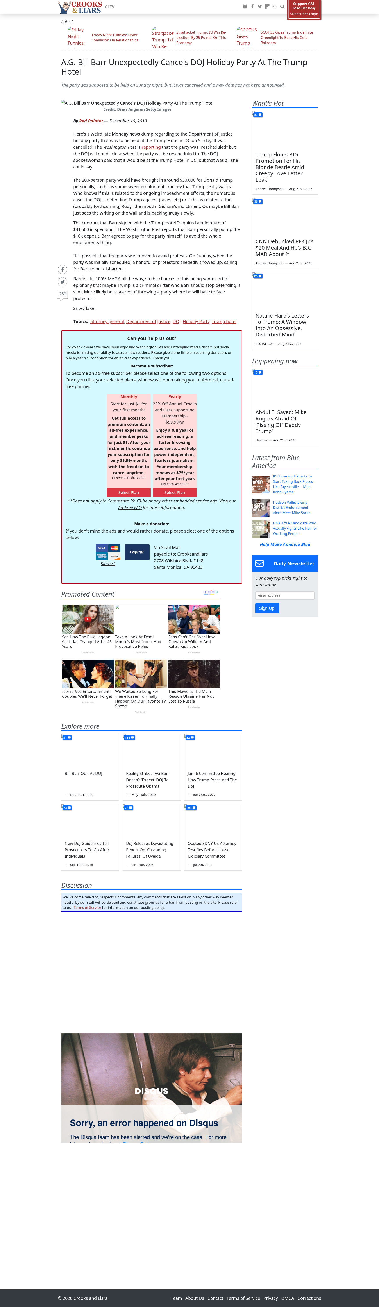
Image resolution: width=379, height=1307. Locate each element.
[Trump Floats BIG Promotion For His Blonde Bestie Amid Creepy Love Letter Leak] (285, 129)
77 (126, 808)
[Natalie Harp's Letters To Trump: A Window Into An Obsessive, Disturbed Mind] (285, 290)
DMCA (287, 1298)
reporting (151, 147)
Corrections (309, 1298)
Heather (262, 440)
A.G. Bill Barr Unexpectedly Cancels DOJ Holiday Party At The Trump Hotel (184, 67)
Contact (215, 1298)
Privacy (270, 1298)
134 (127, 737)
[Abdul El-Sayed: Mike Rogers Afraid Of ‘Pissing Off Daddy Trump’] (285, 387)
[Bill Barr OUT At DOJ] (90, 750)
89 (256, 201)
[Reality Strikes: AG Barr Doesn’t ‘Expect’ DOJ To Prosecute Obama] (151, 750)
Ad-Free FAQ (130, 507)
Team (176, 1298)
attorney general (107, 321)
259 (62, 294)
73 (65, 808)
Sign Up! (267, 608)
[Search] (282, 7)
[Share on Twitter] (62, 281)
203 (189, 808)
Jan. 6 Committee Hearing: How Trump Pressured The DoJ (212, 780)
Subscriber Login (304, 14)
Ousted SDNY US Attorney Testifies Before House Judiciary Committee (212, 850)
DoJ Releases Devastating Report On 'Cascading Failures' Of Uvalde (149, 850)
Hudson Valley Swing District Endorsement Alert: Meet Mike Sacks (291, 507)
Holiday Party (196, 321)
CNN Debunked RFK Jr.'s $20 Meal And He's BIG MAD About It (285, 247)
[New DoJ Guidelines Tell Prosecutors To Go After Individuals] (90, 820)
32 (188, 737)
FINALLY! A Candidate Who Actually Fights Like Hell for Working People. (295, 528)
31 (65, 737)
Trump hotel (224, 321)
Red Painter (91, 121)
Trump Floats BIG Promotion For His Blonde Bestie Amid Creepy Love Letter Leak (280, 167)
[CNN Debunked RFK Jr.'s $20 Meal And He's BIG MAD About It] (285, 216)
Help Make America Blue (285, 544)
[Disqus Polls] (152, 972)
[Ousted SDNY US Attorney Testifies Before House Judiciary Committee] (213, 820)
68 (256, 276)
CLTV (109, 6)
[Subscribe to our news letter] (274, 7)
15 (256, 372)
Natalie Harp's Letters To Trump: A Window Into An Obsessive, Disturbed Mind (282, 325)
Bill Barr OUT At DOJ (83, 773)
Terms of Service (87, 907)
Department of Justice (148, 321)
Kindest (108, 563)
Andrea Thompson (270, 188)
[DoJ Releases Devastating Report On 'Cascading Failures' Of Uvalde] (151, 820)
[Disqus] (151, 1088)
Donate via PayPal (137, 552)
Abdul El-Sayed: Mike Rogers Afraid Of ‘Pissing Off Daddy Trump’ (281, 421)
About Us (194, 1298)
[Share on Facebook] (62, 269)
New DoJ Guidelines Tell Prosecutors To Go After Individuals (87, 850)
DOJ (177, 321)
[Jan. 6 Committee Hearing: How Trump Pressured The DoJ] (213, 750)
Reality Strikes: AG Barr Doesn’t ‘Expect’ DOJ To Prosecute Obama (147, 780)
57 (256, 115)
